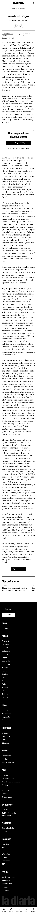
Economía (6, 661)
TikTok (4, 864)
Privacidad (6, 887)
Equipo (4, 831)
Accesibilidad (7, 884)
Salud (4, 691)
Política (5, 687)
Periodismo (6, 756)
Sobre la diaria (8, 828)
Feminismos (6, 667)
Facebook (6, 861)
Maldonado (6, 713)
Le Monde (6, 736)
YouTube (5, 851)
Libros (4, 677)
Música (5, 759)
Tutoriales (6, 880)
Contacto (5, 890)
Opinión (5, 684)
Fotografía (6, 790)
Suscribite (8, 615)
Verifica (5, 697)
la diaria (14, 8)
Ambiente (6, 641)
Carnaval (5, 644)
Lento (4, 740)
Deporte (22, 8)
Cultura (5, 654)
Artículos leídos (8, 762)
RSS (3, 847)
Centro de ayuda (8, 877)
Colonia (5, 710)
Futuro (4, 671)
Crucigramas (7, 797)
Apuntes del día (8, 778)
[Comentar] (21, 26)
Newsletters (6, 844)
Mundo (5, 681)
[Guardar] (16, 26)
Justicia (5, 674)
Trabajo (5, 694)
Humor (4, 794)
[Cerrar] (33, 131)
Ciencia (5, 648)
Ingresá (27, 148)
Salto (4, 720)
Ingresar (8, 609)
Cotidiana (6, 651)
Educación (6, 664)
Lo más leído (7, 775)
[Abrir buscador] (33, 3)
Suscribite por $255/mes (18, 143)
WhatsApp (6, 854)
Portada (5, 628)
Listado (5, 810)
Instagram (6, 857)
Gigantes (5, 743)
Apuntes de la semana (11, 782)
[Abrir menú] (3, 3)
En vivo (5, 785)
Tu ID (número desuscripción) (9, 814)
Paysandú (6, 717)
